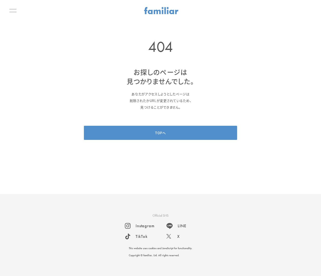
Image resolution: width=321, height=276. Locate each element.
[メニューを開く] (13, 10)
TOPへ (160, 132)
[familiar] (161, 10)
